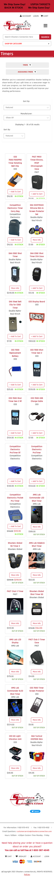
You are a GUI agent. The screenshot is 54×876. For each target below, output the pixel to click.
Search (45, 36)
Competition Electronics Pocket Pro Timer (15, 497)
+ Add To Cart (15, 191)
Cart (9, 856)
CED (15, 169)
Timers (27, 65)
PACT (37, 172)
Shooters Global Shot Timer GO (37, 593)
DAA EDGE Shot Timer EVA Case (37, 255)
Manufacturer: (26, 113)
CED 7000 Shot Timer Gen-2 (36, 351)
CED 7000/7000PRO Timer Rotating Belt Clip (15, 161)
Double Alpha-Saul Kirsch (36, 219)
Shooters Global (15, 549)
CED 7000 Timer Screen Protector (36, 689)
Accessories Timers (27, 72)
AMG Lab (37, 504)
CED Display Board (37, 301)
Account (26, 16)
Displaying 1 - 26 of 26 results (27, 124)
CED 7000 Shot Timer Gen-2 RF (15, 400)
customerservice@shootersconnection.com (34, 831)
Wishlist (22, 856)
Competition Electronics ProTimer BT (15, 449)
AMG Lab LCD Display (15, 641)
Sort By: (26, 101)
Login (36, 16)
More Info (37, 240)
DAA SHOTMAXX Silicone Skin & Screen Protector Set (36, 210)
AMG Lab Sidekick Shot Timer (37, 544)
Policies (27, 874)
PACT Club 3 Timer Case (37, 641)
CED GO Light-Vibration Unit (15, 738)
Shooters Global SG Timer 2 (15, 544)
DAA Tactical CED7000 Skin (37, 738)
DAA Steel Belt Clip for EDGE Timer (15, 304)
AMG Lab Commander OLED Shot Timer (15, 690)
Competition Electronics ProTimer (36, 449)
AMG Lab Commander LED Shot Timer (36, 497)
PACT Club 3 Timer (15, 591)
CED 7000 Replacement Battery (15, 353)
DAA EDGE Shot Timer (15, 255)
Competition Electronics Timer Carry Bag (15, 208)
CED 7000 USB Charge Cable (37, 400)
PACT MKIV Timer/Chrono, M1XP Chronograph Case (36, 163)
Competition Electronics (15, 216)
